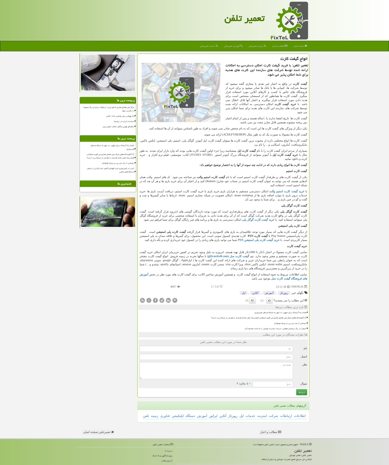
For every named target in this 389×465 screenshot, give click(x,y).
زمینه (154, 416)
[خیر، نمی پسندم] (252, 300)
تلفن (146, 416)
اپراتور (213, 416)
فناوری (165, 416)
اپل (244, 292)
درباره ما (168, 451)
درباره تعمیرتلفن (256, 46)
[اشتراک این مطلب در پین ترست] (175, 300)
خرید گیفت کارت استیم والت (287, 191)
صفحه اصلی (299, 46)
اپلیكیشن (178, 416)
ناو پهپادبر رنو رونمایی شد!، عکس (120, 116)
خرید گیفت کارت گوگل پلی (258, 219)
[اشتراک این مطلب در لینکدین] (168, 300)
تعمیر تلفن (244, 18)
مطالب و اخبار (278, 46)
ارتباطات (286, 416)
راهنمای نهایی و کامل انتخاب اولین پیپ (118, 127)
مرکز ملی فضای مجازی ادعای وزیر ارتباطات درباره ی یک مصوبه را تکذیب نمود (108, 109)
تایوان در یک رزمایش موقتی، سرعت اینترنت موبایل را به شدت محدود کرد (275, 328)
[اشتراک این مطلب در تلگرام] (162, 300)
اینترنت (262, 416)
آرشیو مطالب (166, 461)
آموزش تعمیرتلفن (232, 46)
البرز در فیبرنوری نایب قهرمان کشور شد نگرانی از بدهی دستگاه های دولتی (110, 170)
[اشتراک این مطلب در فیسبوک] (155, 300)
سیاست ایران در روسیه (124, 121)
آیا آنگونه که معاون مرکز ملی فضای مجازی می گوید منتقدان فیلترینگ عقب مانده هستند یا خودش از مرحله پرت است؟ (258, 318)
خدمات (250, 416)
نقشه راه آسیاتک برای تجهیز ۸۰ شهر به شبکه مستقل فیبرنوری (280, 312)
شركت (273, 416)
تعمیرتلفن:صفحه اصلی (97, 432)
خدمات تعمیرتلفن (208, 46)
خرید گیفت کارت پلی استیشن (259, 240)
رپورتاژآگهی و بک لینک (162, 455)
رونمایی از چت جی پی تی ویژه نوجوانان (290, 323)
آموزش (269, 292)
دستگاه (190, 416)
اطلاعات (300, 416)
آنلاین (255, 292)
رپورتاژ (284, 292)
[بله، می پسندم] (269, 300)
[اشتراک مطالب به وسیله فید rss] (142, 300)
